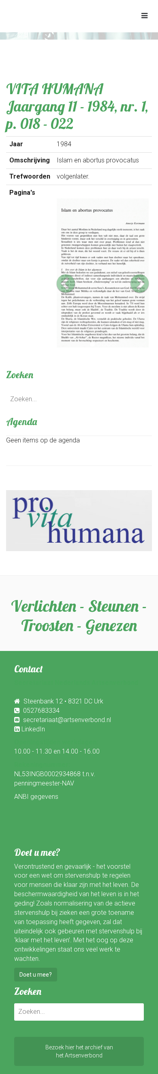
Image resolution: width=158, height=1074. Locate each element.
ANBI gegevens (36, 796)
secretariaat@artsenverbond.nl (67, 720)
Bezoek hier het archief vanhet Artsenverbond (79, 1051)
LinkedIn (33, 729)
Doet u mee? (35, 974)
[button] (63, 273)
